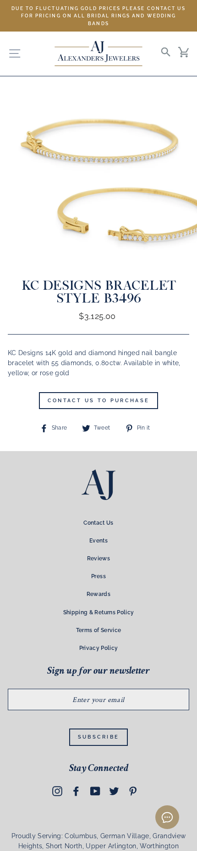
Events (98, 540)
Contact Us (98, 523)
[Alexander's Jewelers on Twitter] (114, 791)
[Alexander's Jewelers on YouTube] (95, 791)
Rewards (98, 594)
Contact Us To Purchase (99, 401)
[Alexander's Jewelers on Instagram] (57, 791)
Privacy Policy (98, 648)
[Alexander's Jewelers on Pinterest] (133, 791)
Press (98, 576)
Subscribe (99, 737)
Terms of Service (98, 630)
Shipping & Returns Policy (98, 612)
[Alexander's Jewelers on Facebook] (76, 791)
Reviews (98, 558)
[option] (98, 16)
